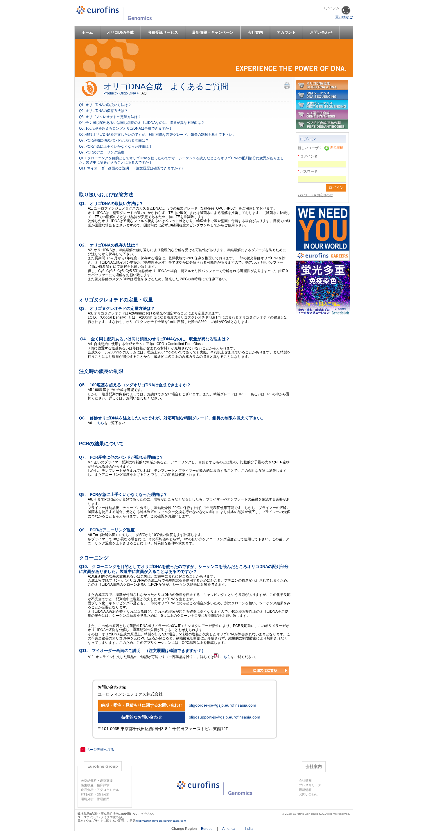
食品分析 (87, 789)
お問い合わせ (321, 32)
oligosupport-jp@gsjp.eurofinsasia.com (224, 717)
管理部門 (103, 799)
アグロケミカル (108, 789)
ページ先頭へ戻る (98, 750)
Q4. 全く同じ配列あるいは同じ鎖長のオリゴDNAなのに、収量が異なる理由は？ (141, 123)
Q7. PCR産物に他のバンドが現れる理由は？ (114, 140)
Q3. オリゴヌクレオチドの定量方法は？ (110, 117)
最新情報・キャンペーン (213, 32)
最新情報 (305, 789)
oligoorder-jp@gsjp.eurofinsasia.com (222, 705)
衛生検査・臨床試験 (95, 785)
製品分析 (103, 794)
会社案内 (255, 32)
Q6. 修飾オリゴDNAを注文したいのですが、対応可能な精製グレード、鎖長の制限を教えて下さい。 (157, 135)
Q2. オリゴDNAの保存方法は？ (103, 111)
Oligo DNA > (129, 93)
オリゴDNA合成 (120, 32)
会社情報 (305, 780)
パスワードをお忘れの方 (315, 195)
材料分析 (87, 794)
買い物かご (344, 17)
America (229, 829)
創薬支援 (106, 780)
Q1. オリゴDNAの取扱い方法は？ (105, 105)
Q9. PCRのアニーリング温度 (101, 152)
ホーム (87, 32)
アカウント (286, 32)
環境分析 (87, 799)
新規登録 (336, 147)
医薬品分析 (89, 780)
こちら (99, 423)
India (249, 829)
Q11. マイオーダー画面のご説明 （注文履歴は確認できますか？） (132, 168)
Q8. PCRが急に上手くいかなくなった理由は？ (115, 146)
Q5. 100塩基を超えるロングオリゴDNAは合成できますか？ (125, 128)
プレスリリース (310, 785)
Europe (207, 829)
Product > (111, 93)
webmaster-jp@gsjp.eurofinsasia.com (161, 820)
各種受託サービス (163, 32)
